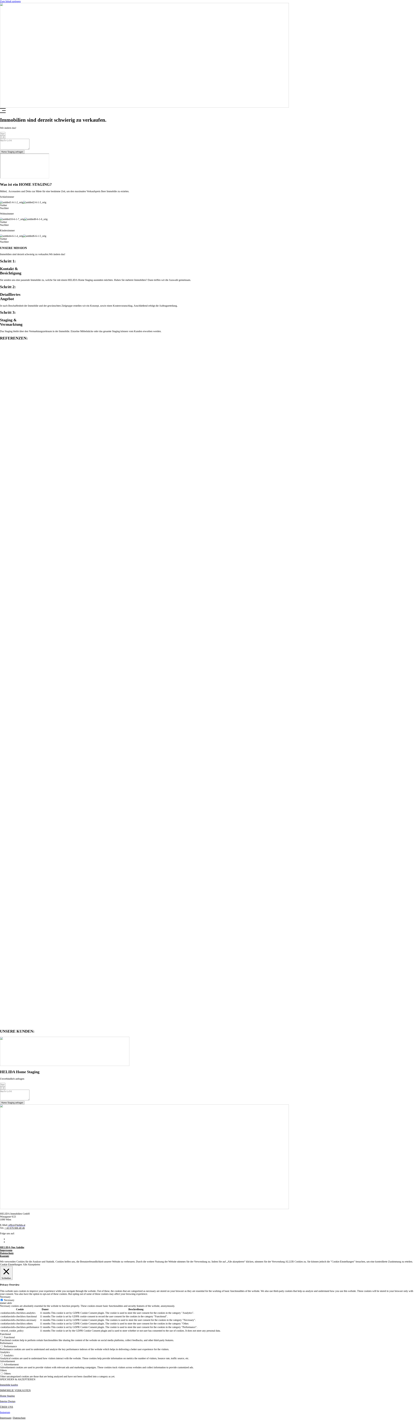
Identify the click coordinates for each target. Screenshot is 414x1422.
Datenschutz (19, 1417)
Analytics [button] (5, 1352)
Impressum (5, 1417)
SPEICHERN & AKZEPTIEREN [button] (17, 1379)
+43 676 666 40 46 (15, 1228)
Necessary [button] (5, 1296)
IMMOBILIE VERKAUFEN (15, 1390)
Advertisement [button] (7, 1361)
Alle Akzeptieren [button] (31, 1264)
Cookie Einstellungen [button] (11, 1264)
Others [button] (3, 1370)
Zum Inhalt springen (10, 1)
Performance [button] (6, 1343)
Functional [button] (5, 1334)
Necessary (9, 1300)
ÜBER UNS (6, 1406)
